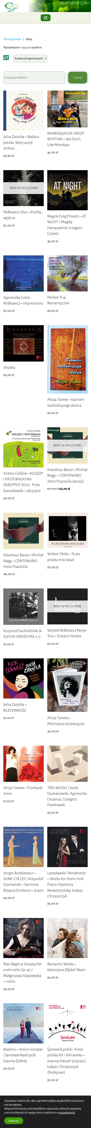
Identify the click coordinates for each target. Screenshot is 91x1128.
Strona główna (12, 39)
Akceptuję (14, 1120)
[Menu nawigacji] (45, 17)
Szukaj (78, 77)
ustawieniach (67, 1112)
